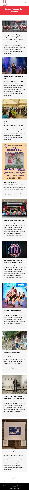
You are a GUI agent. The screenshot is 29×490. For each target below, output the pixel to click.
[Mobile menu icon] (26, 3)
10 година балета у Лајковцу (12, 310)
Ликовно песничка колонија (16, 355)
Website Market (16, 488)
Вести (5, 39)
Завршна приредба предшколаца (14, 220)
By (16, 39)
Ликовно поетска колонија (12, 352)
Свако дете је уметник (10, 182)
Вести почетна (9, 39)
